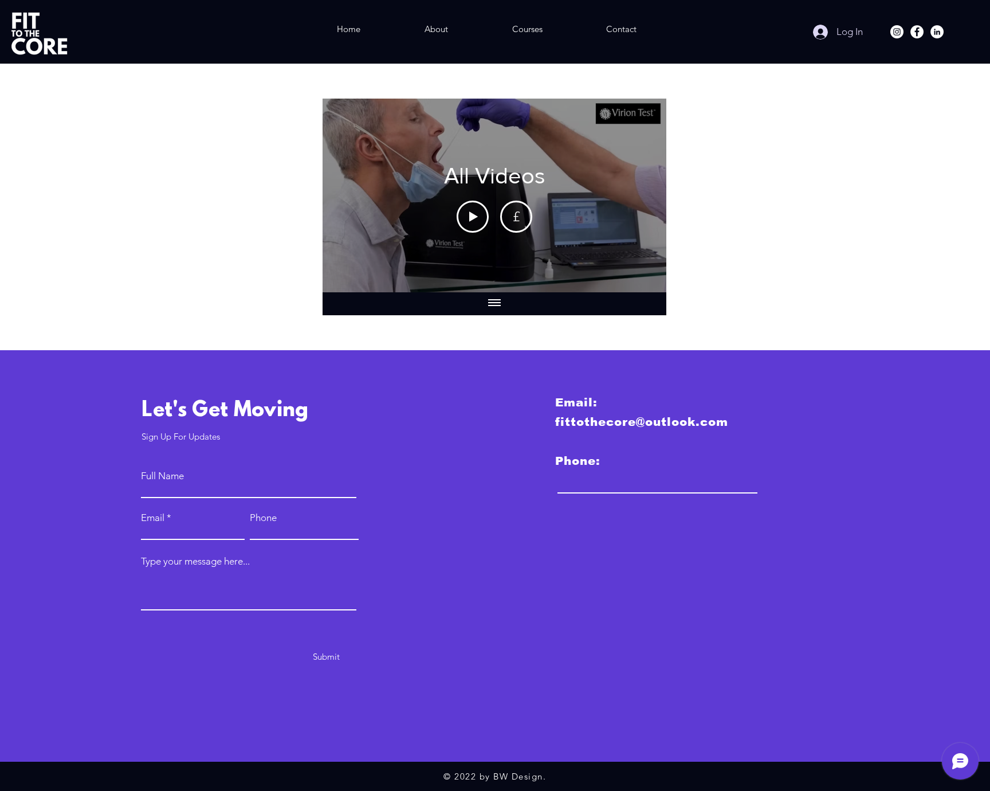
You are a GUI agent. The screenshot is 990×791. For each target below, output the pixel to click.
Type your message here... (195, 561)
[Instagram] (896, 31)
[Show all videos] (494, 303)
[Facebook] (917, 31)
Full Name (162, 476)
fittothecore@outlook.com (641, 422)
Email (152, 518)
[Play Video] (473, 217)
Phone (263, 518)
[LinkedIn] (937, 31)
